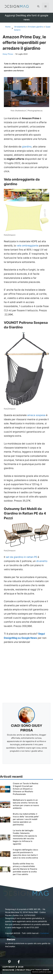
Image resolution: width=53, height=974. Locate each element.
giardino (27, 146)
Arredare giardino (35, 26)
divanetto (41, 561)
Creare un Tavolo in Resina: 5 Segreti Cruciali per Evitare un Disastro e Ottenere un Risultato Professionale (25, 788)
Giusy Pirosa (8, 54)
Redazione (9, 970)
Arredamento (20, 26)
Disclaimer (42, 970)
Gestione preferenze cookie (42, 972)
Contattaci (44, 933)
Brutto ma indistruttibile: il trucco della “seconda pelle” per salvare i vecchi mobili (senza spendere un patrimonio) (26, 819)
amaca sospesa (36, 415)
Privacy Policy (25, 970)
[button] (38, 6)
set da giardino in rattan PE (21, 557)
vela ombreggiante (27, 245)
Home (8, 26)
